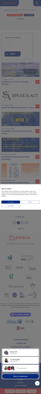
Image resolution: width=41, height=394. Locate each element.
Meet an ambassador (20, 376)
